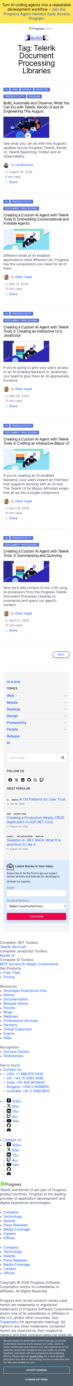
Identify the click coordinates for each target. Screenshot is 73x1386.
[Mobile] (36, 702)
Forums (9, 1008)
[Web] (36, 696)
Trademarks (9, 1322)
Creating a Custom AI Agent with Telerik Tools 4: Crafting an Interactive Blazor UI (36, 441)
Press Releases (15, 1225)
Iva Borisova (24, 165)
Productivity (14, 96)
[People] (36, 729)
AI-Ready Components (40, 964)
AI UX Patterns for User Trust (42, 799)
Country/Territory (18, 900)
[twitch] (41, 780)
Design (12, 716)
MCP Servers (10, 964)
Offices (9, 1238)
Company (11, 1212)
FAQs (7, 1038)
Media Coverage (16, 1229)
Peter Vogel (23, 277)
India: (26, 1082)
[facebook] (10, 780)
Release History (16, 1003)
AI (6, 89)
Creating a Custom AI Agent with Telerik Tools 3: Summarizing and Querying (36, 553)
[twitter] (16, 780)
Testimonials (13, 1056)
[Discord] (9, 1130)
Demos (8, 995)
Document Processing (21, 208)
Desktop (42, 89)
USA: (25, 1074)
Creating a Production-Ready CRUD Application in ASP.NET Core (35, 820)
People (12, 729)
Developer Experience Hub (25, 991)
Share (12, 182)
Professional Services (20, 1021)
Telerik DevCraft (13, 947)
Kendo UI (7, 955)
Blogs (7, 1012)
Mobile (27, 89)
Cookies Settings (36, 1379)
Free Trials (11, 973)
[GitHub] (9, 1126)
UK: (25, 1078)
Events (8, 1033)
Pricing (8, 977)
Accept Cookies (36, 1370)
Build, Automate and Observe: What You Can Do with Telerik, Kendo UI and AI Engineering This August (36, 107)
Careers (9, 1234)
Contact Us (12, 1070)
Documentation (15, 999)
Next (61, 654)
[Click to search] (63, 757)
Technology (12, 1216)
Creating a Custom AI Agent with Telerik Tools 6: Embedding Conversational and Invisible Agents (36, 219)
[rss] (35, 780)
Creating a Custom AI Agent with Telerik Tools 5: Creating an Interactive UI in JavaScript (36, 331)
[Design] (36, 716)
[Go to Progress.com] (11, 1186)
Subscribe (36, 916)
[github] (29, 780)
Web (15, 89)
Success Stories (16, 1051)
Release (34, 96)
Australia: (28, 1091)
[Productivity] (36, 723)
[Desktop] (36, 709)
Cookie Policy (36, 1356)
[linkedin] (22, 780)
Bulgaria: (28, 1087)
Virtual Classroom (17, 1029)
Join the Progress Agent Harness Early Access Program (36, 14)
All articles (13, 681)
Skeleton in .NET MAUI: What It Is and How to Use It (34, 842)
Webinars (10, 1016)
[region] (36, 1361)
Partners (10, 1025)
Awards (9, 1221)
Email (10, 887)
